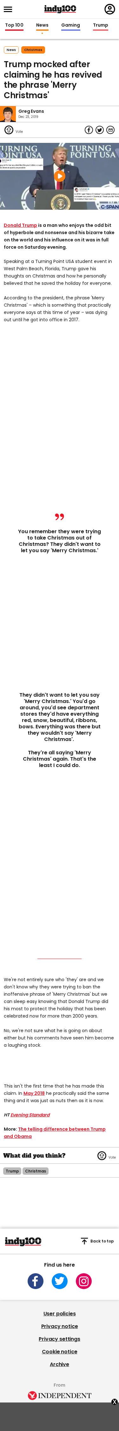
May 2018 (34, 1093)
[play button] (59, 176)
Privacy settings (59, 1339)
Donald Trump (20, 225)
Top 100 (14, 25)
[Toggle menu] (10, 9)
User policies (59, 1313)
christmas (33, 50)
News (42, 25)
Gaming (70, 25)
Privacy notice (59, 1326)
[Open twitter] (60, 1281)
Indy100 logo (60, 9)
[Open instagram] (84, 1281)
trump (12, 1171)
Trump (100, 25)
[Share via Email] (110, 130)
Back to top (102, 1241)
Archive (59, 1364)
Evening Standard (30, 1115)
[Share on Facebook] (89, 130)
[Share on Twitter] (100, 130)
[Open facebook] (35, 1281)
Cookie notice (59, 1351)
